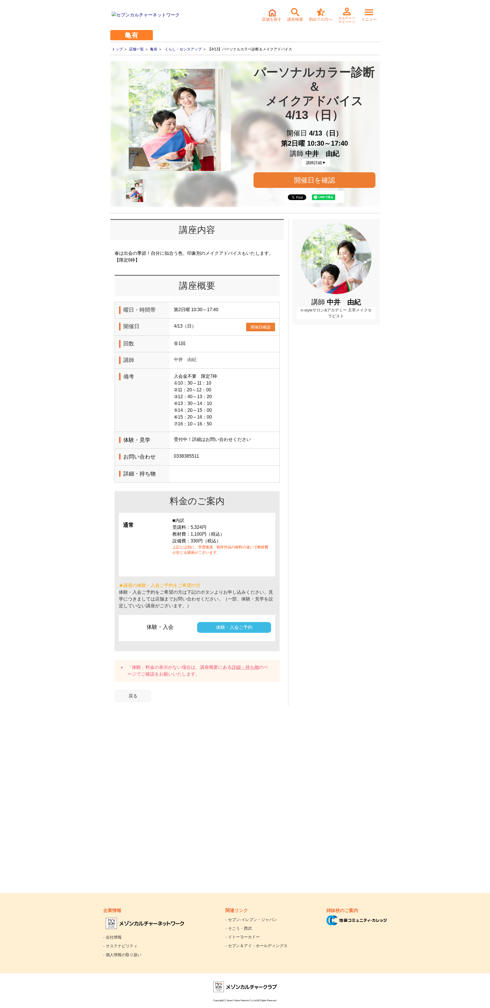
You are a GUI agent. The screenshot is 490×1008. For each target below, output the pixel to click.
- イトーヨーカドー (242, 937)
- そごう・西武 (238, 928)
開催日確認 (261, 327)
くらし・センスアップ (183, 49)
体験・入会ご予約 (234, 627)
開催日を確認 (314, 180)
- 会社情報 (112, 937)
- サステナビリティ (120, 946)
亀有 (153, 49)
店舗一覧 (136, 49)
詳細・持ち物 (245, 667)
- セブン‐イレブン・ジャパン (251, 919)
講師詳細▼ (316, 162)
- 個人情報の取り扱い (122, 954)
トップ (117, 49)
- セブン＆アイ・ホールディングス (256, 945)
